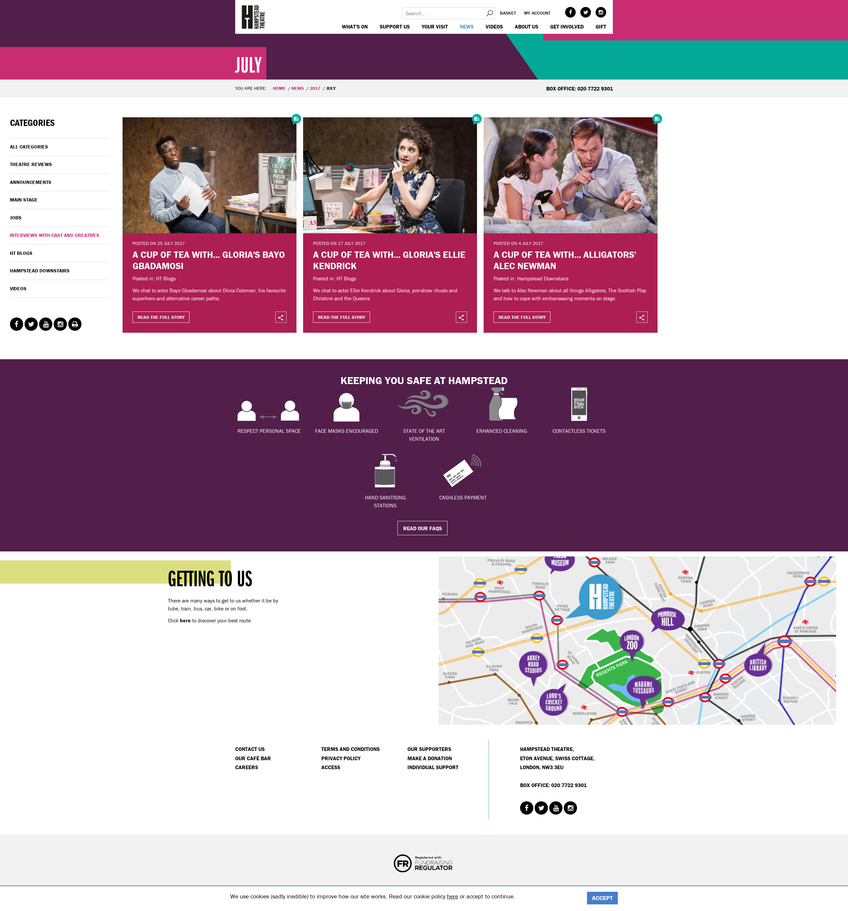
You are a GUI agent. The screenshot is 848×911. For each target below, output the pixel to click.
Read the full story (161, 317)
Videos (494, 26)
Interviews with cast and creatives (54, 235)
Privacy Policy (340, 758)
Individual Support (432, 767)
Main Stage (24, 200)
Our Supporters (429, 749)
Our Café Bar (253, 758)
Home (279, 88)
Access (330, 767)
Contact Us (250, 749)
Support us (395, 26)
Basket (508, 13)
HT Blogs (21, 253)
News (467, 26)
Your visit (435, 26)
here (452, 896)
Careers (246, 767)
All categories (29, 146)
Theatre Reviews (31, 164)
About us (526, 26)
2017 (315, 88)
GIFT (601, 26)
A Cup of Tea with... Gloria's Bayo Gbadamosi (208, 260)
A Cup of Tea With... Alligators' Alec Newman (565, 260)
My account (537, 13)
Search (489, 13)
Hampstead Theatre (253, 17)
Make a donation (429, 758)
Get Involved (567, 26)
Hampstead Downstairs (40, 270)
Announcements (30, 182)
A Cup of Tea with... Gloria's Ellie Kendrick (389, 260)
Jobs (16, 217)
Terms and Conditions (350, 749)
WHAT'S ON (355, 26)
